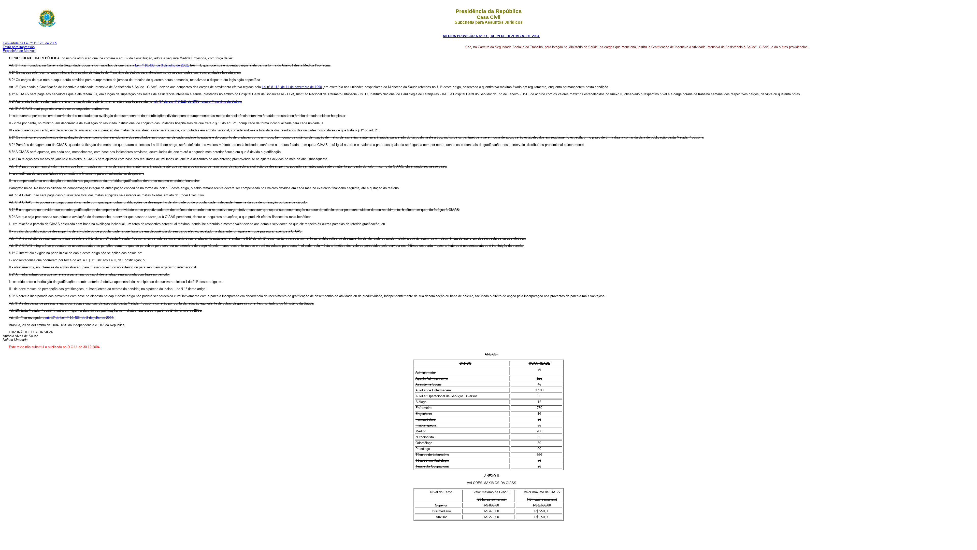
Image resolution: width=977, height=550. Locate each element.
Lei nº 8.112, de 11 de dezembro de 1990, (293, 87)
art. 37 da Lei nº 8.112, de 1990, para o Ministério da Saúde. (197, 101)
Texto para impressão (19, 47)
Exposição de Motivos (19, 51)
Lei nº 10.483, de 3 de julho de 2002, (162, 65)
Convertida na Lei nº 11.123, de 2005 (30, 43)
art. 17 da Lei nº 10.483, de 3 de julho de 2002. (79, 318)
